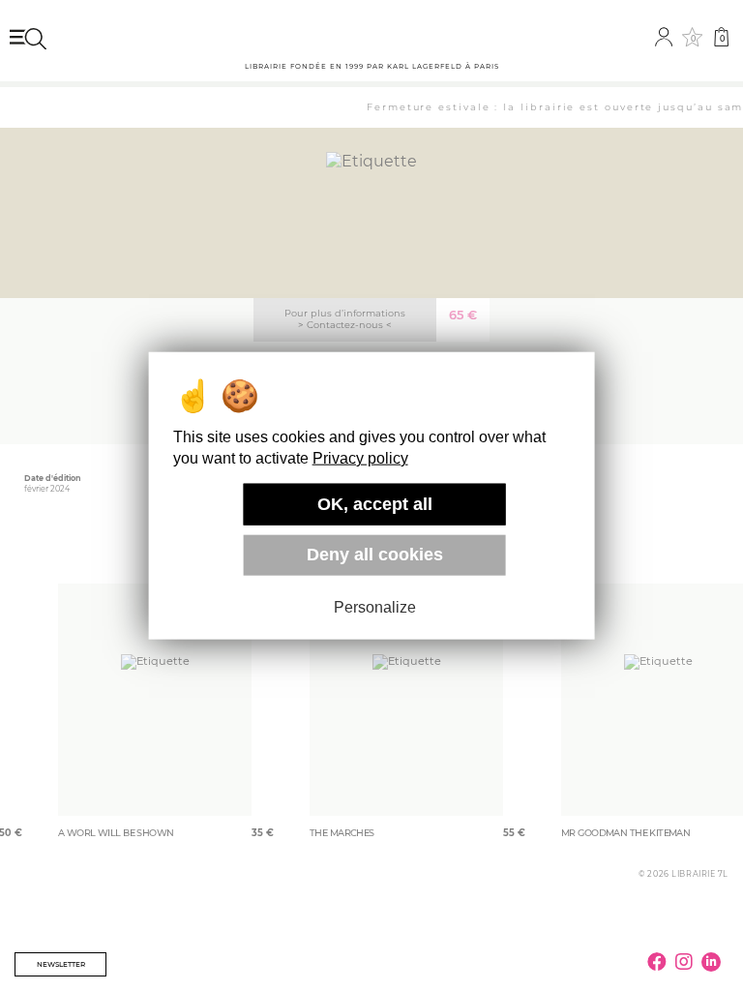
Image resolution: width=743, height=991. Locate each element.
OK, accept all (374, 504)
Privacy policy (360, 458)
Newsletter (61, 964)
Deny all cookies (375, 554)
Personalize (375, 607)
